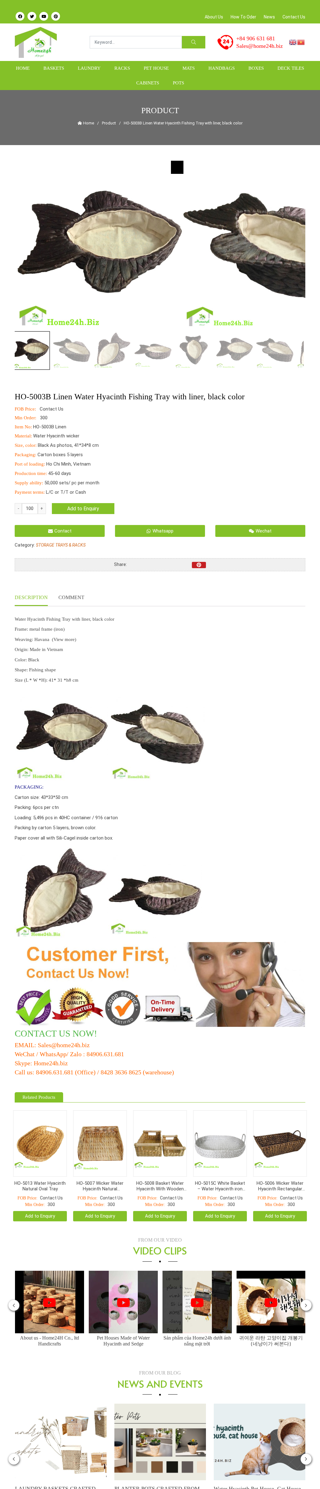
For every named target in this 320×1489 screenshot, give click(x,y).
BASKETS (53, 68)
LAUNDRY (89, 68)
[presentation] (13, 1289)
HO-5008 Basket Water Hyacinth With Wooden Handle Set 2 (160, 1170)
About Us (214, 16)
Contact (63, 531)
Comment (71, 597)
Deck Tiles (291, 68)
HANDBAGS (221, 68)
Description (31, 597)
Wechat (264, 531)
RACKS (122, 68)
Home (23, 68)
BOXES (256, 68)
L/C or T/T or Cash (66, 492)
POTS (178, 82)
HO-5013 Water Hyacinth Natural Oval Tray (40, 1170)
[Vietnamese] (301, 42)
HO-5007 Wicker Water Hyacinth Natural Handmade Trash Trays (100, 1170)
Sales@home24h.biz (259, 46)
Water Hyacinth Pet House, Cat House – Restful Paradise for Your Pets (160, 1477)
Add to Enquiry (83, 509)
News (269, 16)
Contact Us (293, 16)
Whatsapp (162, 531)
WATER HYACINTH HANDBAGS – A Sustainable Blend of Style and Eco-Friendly (259, 1477)
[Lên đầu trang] (303, 1474)
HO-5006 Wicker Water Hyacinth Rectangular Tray (280, 1170)
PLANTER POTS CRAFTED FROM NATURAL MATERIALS (57, 1477)
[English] (293, 42)
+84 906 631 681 (255, 38)
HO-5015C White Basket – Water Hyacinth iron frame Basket (220, 1170)
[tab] (31, 598)
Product (109, 123)
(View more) (64, 639)
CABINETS (147, 82)
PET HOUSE (156, 68)
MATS (188, 68)
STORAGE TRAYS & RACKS (61, 545)
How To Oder (243, 16)
